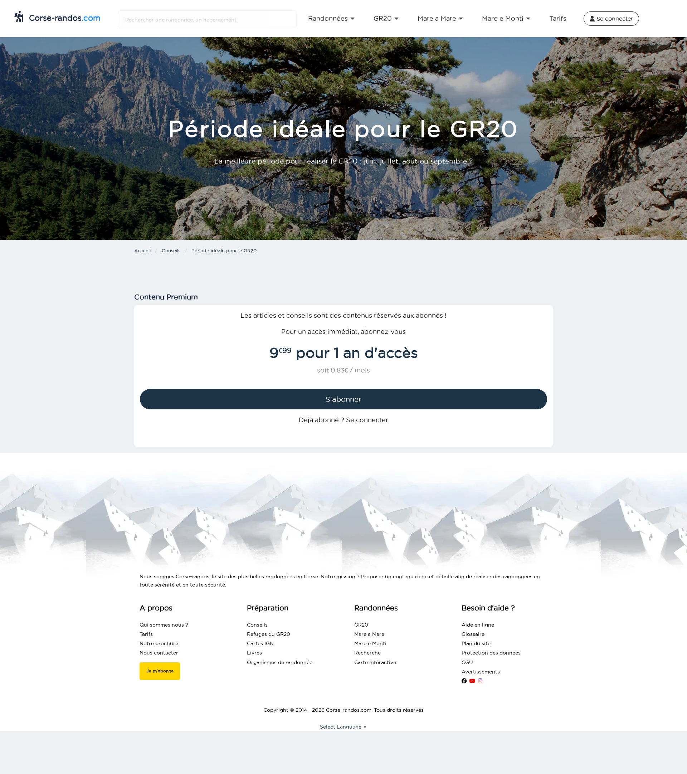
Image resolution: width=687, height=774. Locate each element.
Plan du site (476, 643)
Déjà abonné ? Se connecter (343, 420)
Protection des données (491, 653)
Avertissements (481, 672)
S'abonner (343, 399)
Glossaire (473, 634)
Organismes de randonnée (279, 662)
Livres (254, 653)
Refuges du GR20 (268, 634)
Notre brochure (159, 643)
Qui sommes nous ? (164, 625)
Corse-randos (63, 18)
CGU (467, 662)
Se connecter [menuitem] (614, 18)
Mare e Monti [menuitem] (502, 18)
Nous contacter (159, 653)
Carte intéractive (375, 662)
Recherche (367, 653)
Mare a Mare (369, 634)
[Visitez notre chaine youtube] (472, 681)
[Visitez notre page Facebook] (464, 681)
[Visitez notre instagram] (480, 681)
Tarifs (146, 634)
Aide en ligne (478, 625)
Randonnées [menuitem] (328, 18)
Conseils (171, 250)
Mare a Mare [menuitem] (437, 18)
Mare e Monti (370, 643)
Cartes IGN (260, 643)
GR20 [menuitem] (383, 18)
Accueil (142, 250)
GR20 (361, 625)
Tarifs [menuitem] (557, 18)
